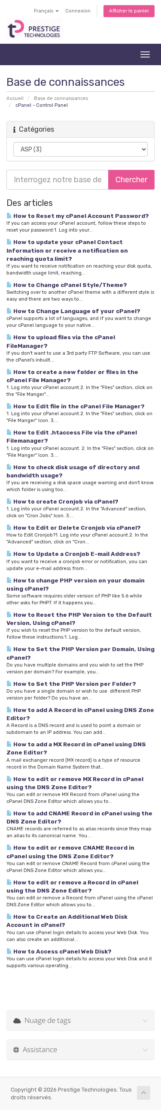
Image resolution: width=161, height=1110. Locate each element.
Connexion (78, 11)
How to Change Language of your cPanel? (76, 311)
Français (44, 11)
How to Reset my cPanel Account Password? (80, 215)
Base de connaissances (61, 98)
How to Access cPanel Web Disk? (62, 951)
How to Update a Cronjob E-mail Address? (76, 553)
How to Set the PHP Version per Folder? (74, 683)
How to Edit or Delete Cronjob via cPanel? (76, 527)
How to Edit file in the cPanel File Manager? (78, 406)
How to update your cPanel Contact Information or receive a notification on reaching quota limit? (67, 250)
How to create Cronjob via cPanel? (65, 501)
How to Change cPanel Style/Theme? (69, 284)
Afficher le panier (129, 11)
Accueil (15, 98)
